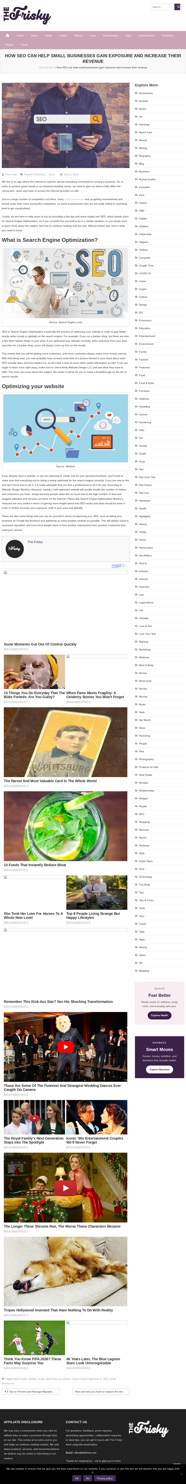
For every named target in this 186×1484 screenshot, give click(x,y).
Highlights (144, 516)
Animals (143, 101)
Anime (142, 108)
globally (33, 1379)
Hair (141, 469)
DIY (141, 312)
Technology (145, 876)
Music (142, 704)
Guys (142, 461)
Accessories (146, 93)
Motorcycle (145, 680)
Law (141, 594)
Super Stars (146, 861)
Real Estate (145, 774)
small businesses (74, 199)
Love (93, 35)
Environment (146, 343)
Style (128, 35)
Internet (143, 579)
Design (143, 304)
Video (142, 955)
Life (141, 610)
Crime (142, 281)
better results (20, 1379)
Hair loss (144, 492)
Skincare (144, 829)
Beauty (143, 140)
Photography (146, 759)
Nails (142, 712)
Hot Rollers (145, 555)
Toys (141, 915)
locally (41, 1379)
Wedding (144, 970)
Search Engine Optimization (87, 1379)
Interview (144, 586)
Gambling (144, 406)
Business (40, 174)
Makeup (143, 641)
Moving (143, 696)
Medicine (144, 657)
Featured (144, 367)
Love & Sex (145, 626)
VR (140, 963)
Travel (24, 44)
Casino (143, 202)
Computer (144, 257)
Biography (145, 155)
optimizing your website (58, 1379)
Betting (143, 148)
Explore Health (159, 1015)
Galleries (144, 398)
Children (144, 226)
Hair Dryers (145, 484)
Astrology (144, 124)
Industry (143, 571)
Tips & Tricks (146, 900)
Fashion (143, 359)
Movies (79, 35)
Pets (141, 751)
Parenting (167, 35)
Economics (145, 320)
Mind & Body (146, 665)
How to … (144, 563)
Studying (144, 845)
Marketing (144, 649)
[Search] (177, 7)
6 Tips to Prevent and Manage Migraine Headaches (33, 1391)
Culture (143, 296)
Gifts (141, 430)
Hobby (142, 532)
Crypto (143, 289)
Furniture (144, 390)
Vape (142, 939)
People (143, 743)
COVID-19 (145, 273)
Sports (142, 837)
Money (143, 673)
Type (142, 931)
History (143, 524)
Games (143, 414)
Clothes (143, 249)
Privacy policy (105, 1478)
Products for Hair (148, 767)
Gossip (143, 445)
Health (48, 35)
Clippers (143, 242)
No (87, 1478)
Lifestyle (143, 618)
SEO (105, 1379)
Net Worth (145, 720)
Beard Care (145, 132)
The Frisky (11, 174)
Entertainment (147, 35)
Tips (141, 892)
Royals (9, 44)
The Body (144, 884)
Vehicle (143, 947)
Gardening (145, 422)
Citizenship (145, 234)
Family (143, 351)
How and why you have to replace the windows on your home (102, 1391)
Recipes (143, 782)
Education (144, 328)
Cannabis (144, 187)
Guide (142, 453)
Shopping (144, 821)
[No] (181, 1474)
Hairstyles (144, 500)
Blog (141, 163)
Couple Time (146, 265)
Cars (141, 195)
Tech (51, 174)
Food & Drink (146, 383)
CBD (141, 210)
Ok (76, 1478)
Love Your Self (147, 633)
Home (20, 35)
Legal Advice (146, 602)
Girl (141, 437)
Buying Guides (147, 179)
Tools (142, 908)
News (34, 35)
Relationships (110, 35)
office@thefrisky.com (85, 1452)
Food (142, 375)
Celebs (63, 35)
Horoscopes (146, 547)
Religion (143, 798)
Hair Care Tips (147, 477)
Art (140, 116)
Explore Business (159, 1069)
